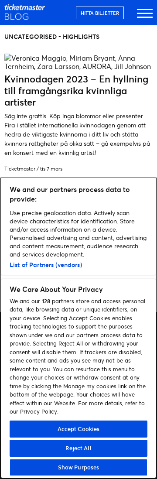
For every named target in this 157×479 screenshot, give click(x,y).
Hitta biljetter (100, 13)
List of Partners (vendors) (46, 264)
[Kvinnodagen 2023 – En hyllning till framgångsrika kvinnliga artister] (78, 66)
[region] (78, 328)
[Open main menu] (145, 17)
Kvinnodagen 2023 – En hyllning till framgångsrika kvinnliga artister (76, 90)
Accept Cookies (79, 429)
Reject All (78, 448)
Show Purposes (78, 467)
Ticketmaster (19, 168)
